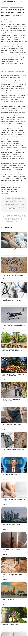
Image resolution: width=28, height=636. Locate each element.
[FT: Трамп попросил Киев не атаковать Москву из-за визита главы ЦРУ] (14, 469)
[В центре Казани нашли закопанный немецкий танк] (14, 444)
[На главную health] (10, 2)
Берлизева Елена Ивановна (15, 71)
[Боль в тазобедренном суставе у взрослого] (14, 419)
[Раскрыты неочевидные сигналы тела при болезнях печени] (14, 494)
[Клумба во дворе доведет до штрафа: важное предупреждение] (14, 619)
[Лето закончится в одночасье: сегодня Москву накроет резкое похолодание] (14, 519)
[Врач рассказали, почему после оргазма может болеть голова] (14, 569)
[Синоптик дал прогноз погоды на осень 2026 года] (14, 394)
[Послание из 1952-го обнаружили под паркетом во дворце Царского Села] (14, 268)
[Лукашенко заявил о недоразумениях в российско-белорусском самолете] (14, 318)
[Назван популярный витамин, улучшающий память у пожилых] (14, 344)
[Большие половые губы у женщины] (14, 243)
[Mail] (5, 2)
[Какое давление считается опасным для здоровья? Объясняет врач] (14, 293)
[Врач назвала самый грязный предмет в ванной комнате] (14, 544)
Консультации (4, 7)
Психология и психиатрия (16, 7)
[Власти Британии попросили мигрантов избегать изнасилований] (14, 594)
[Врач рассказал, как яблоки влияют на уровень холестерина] (14, 369)
